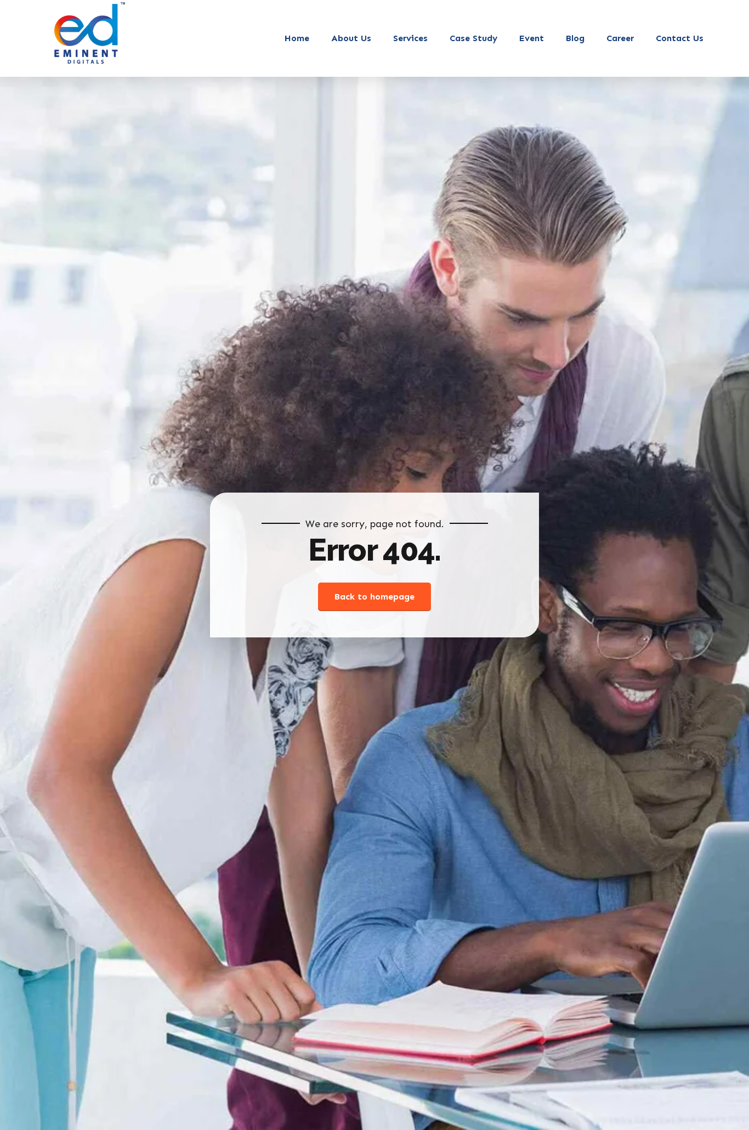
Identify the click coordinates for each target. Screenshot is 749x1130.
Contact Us (679, 38)
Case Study (473, 38)
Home (297, 38)
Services (410, 38)
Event (531, 38)
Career (620, 38)
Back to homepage (374, 596)
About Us (351, 38)
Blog (575, 38)
